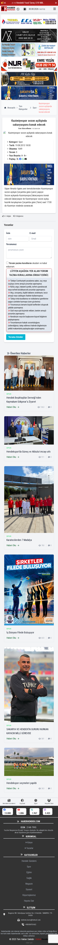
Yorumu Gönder (15, 337)
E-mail (32, 233)
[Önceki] (5, 3)
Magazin (29, 883)
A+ (25, 155)
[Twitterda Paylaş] (17, 159)
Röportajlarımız (29, 895)
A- (22, 155)
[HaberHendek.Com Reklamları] (29, 21)
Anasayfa (11, 108)
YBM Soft (29, 943)
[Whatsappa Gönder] (23, 159)
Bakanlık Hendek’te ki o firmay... (30, 2)
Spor (35, 108)
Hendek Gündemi (29, 861)
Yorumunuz (11, 244)
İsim (8, 233)
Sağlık (29, 878)
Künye (30, 842)
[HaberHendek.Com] (8, 9)
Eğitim (29, 872)
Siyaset (29, 889)
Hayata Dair (29, 900)
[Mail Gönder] (25, 159)
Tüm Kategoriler (23, 107)
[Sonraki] (56, 3)
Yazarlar (29, 848)
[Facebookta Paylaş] (20, 159)
